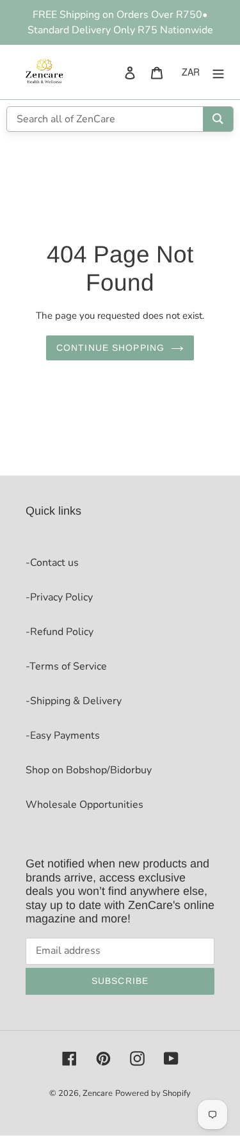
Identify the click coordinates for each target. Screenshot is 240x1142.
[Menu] (218, 72)
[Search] (218, 119)
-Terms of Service (66, 666)
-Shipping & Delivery (74, 701)
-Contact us (52, 563)
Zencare (98, 1093)
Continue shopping (110, 347)
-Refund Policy (59, 632)
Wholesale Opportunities (84, 805)
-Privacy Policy (59, 597)
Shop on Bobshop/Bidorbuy (89, 770)
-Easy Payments (63, 735)
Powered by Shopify (153, 1093)
